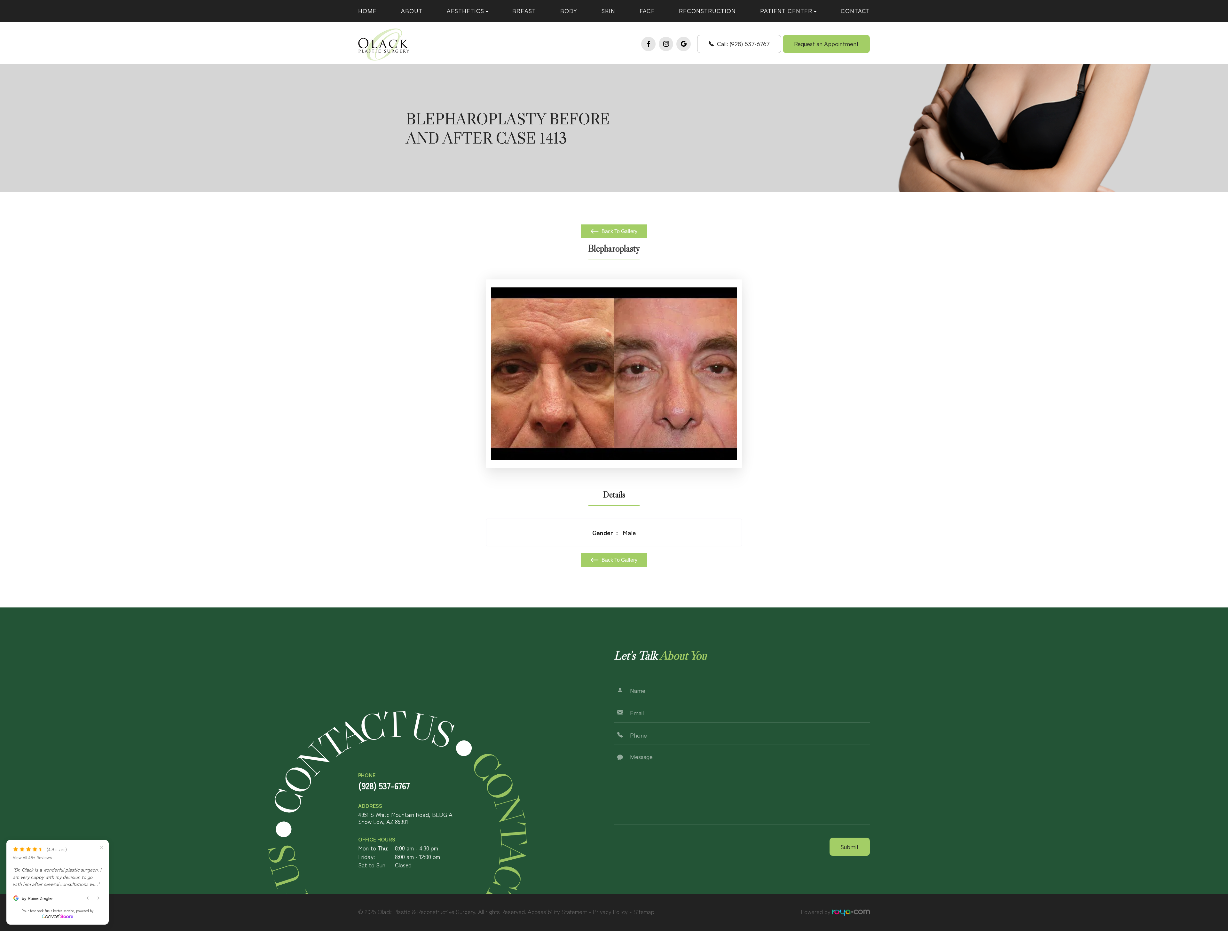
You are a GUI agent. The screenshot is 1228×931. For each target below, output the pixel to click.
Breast (524, 10)
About (411, 10)
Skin (608, 10)
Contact (855, 10)
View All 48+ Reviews (32, 858)
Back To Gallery (618, 231)
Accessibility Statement (557, 911)
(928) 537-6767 (384, 785)
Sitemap (644, 911)
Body (568, 10)
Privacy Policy (610, 911)
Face (647, 10)
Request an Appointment (826, 43)
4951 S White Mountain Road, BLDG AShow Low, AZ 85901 (405, 817)
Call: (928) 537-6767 (743, 43)
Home (367, 10)
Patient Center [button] (786, 10)
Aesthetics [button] (465, 10)
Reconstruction (707, 10)
